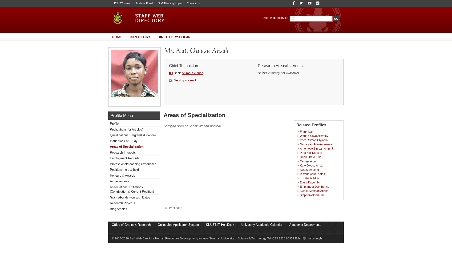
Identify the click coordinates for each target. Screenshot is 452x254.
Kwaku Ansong (309, 169)
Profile (114, 123)
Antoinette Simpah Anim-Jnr (317, 148)
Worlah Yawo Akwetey (314, 135)
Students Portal (144, 3)
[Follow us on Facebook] (294, 3)
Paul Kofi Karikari (311, 152)
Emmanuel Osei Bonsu (314, 186)
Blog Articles (118, 209)
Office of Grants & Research (131, 224)
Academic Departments (305, 224)
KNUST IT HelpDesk (220, 224)
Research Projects (122, 203)
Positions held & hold (124, 169)
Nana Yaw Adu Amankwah (317, 144)
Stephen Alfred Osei (312, 195)
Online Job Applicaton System (178, 224)
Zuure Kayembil (310, 182)
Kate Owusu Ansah (312, 165)
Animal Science (192, 73)
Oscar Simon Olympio (314, 140)
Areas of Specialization (127, 146)
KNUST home (122, 3)
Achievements (119, 181)
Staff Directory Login (170, 3)
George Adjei (308, 161)
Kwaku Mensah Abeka (314, 190)
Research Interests (123, 152)
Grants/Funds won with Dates (130, 197)
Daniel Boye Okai (311, 157)
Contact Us (193, 3)
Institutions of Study (123, 141)
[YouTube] (309, 3)
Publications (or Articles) (126, 129)
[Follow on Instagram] (317, 3)
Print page (175, 207)
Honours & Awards (122, 175)
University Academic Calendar (261, 224)
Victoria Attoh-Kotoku (313, 173)
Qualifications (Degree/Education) (133, 135)
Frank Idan (307, 131)
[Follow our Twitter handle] (301, 3)
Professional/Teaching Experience (133, 164)
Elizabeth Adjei (309, 178)
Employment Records (124, 158)
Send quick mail (185, 80)
